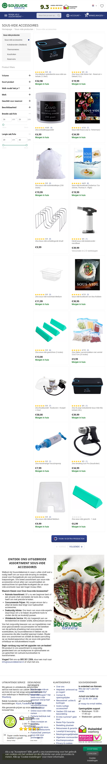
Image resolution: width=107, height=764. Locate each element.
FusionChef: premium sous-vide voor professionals (40, 735)
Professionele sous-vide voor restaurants (40, 728)
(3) (50, 294)
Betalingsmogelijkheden (67, 734)
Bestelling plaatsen (65, 725)
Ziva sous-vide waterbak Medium (48, 297)
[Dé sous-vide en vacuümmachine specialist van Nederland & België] (14, 6)
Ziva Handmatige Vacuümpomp (48, 463)
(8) (88, 183)
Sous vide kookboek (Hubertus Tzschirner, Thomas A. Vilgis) (86, 186)
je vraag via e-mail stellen (90, 703)
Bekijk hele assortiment (15, 15)
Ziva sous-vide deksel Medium (47, 519)
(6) (50, 350)
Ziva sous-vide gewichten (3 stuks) (49, 352)
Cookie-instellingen (92, 759)
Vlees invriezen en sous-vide (39, 722)
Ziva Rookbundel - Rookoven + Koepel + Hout (50, 409)
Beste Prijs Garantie (65, 722)
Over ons (60, 686)
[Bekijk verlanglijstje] (102, 7)
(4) (51, 128)
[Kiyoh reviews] (22, 736)
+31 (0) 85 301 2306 (88, 698)
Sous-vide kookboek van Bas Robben (86, 297)
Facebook (26, 703)
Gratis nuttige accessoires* (62, 707)
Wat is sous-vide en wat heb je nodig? (39, 690)
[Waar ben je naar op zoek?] (58, 15)
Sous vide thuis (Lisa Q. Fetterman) (86, 130)
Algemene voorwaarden (67, 737)
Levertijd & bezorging (66, 731)
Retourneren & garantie (66, 728)
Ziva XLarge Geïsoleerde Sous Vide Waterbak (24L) (87, 409)
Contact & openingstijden (63, 696)
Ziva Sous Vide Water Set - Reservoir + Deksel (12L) (87, 75)
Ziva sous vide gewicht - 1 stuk (84, 519)
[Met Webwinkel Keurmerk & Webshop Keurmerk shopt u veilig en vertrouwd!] (91, 733)
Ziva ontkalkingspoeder (44, 130)
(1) (87, 239)
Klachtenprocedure (64, 740)
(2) (50, 72)
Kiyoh (18, 703)
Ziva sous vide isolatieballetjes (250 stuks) (49, 186)
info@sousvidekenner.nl (13, 662)
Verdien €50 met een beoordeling (65, 712)
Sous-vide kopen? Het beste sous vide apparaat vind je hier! (40, 697)
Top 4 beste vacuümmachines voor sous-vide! (39, 705)
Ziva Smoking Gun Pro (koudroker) (86, 463)
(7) (88, 128)
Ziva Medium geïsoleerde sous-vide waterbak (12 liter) (51, 75)
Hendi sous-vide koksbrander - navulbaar (84, 242)
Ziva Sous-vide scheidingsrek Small (49, 241)
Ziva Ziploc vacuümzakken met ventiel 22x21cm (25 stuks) (87, 353)
